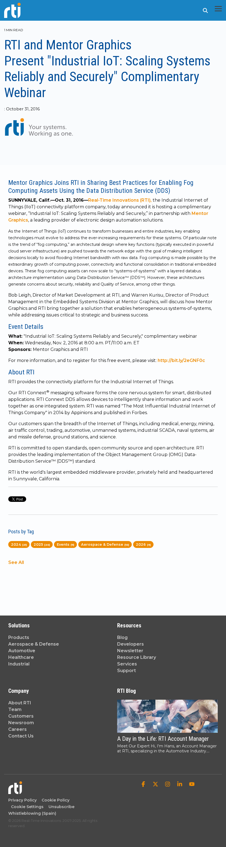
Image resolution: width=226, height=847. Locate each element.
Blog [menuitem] (122, 637)
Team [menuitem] (14, 709)
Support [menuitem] (126, 670)
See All (16, 562)
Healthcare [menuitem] (21, 657)
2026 (143, 544)
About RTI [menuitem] (19, 702)
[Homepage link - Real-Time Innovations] (15, 791)
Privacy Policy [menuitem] (22, 800)
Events (65, 544)
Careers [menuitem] (17, 729)
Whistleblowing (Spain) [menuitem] (32, 813)
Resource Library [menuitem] (136, 657)
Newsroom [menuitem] (21, 722)
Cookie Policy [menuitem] (54, 800)
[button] (218, 8)
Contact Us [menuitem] (21, 736)
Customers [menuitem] (21, 716)
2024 (19, 544)
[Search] (205, 10)
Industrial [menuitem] (18, 664)
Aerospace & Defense (105, 544)
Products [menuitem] (18, 637)
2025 (42, 544)
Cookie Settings (27, 806)
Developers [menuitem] (130, 644)
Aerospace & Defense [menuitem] (33, 644)
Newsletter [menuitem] (130, 650)
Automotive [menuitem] (21, 650)
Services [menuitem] (127, 664)
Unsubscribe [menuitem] (60, 806)
